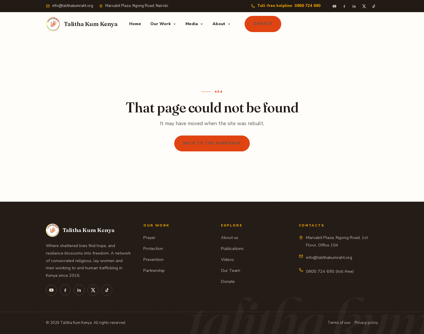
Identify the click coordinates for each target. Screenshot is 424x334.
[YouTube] (334, 6)
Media (191, 24)
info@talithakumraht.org (72, 5)
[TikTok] (373, 6)
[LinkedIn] (354, 6)
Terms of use (339, 322)
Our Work (160, 24)
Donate (263, 23)
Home (135, 24)
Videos (227, 259)
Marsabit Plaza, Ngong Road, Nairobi (136, 5)
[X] (363, 6)
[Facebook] (344, 6)
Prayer (149, 237)
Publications (232, 248)
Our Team (230, 270)
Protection (153, 248)
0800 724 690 (288, 5)
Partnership (154, 270)
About (219, 24)
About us (229, 237)
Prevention (153, 259)
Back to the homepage (212, 143)
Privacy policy (366, 322)
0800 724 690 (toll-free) (330, 271)
